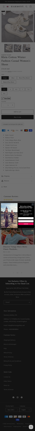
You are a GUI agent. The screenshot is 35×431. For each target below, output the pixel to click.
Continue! (26, 223)
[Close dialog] (33, 204)
